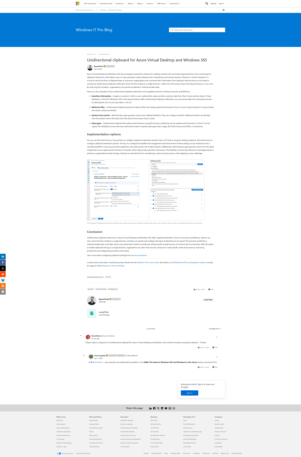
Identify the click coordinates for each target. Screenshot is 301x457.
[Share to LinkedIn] (150, 408)
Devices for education (127, 424)
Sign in (189, 393)
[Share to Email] (173, 408)
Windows (103, 10)
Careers (217, 420)
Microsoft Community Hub (84, 10)
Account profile (93, 420)
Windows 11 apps (61, 446)
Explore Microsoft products (64, 443)
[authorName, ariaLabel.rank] (90, 68)
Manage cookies (175, 453)
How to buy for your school (128, 435)
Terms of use (186, 453)
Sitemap (146, 453)
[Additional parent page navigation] (96, 10)
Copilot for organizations (63, 431)
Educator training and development (131, 439)
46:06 (214, 362)
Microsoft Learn (187, 428)
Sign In (221, 3)
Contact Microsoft (156, 453)
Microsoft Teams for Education (129, 428)
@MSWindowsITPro (179, 262)
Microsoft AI (153, 420)
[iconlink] (91, 313)
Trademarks (196, 453)
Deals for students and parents (129, 443)
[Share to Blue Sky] (166, 408)
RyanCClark (98, 66)
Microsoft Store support (96, 428)
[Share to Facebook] (154, 408)
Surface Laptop (60, 424)
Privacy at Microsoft (220, 431)
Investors (217, 435)
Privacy (166, 453)
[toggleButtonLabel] (223, 10)
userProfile (208, 300)
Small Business (154, 446)
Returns (91, 431)
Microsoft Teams (155, 439)
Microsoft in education (127, 420)
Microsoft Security (155, 424)
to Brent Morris (132, 355)
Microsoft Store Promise (96, 443)
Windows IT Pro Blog (115, 10)
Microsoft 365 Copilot (156, 443)
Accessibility (218, 443)
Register (213, 3)
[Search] (206, 3)
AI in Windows (60, 439)
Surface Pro (59, 420)
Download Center (94, 424)
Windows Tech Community (148, 262)
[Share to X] (158, 408)
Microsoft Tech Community (190, 435)
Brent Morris (96, 336)
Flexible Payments (94, 446)
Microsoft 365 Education (127, 431)
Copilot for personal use (63, 435)
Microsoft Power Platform (157, 435)
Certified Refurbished (95, 439)
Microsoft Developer (189, 424)
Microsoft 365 (154, 431)
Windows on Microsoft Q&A (112, 265)
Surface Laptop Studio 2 (63, 428)
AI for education (125, 446)
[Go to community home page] (77, 3)
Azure (185, 420)
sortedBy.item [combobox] (214, 329)
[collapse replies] (80, 335)
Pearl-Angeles (100, 355)
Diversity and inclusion (221, 439)
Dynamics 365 (154, 428)
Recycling (215, 453)
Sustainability (218, 446)
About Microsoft (219, 424)
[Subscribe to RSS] (170, 408)
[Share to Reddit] (162, 408)
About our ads (225, 453)
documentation (141, 255)
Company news (219, 428)
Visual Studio (187, 446)
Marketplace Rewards (189, 443)
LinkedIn (202, 262)
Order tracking (93, 435)
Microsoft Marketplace (189, 439)
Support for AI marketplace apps (192, 431)
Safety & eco (206, 453)
